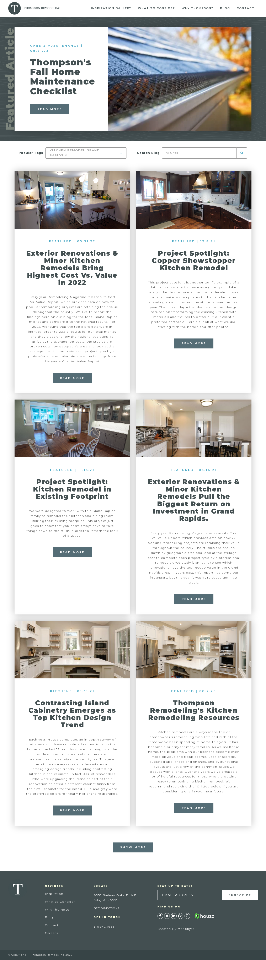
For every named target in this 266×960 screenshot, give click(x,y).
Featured (60, 241)
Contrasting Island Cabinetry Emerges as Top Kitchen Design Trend (72, 714)
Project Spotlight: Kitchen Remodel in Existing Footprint (72, 489)
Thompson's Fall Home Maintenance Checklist (62, 77)
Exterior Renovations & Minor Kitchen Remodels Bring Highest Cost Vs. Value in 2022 (72, 268)
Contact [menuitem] (245, 8)
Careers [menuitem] (51, 933)
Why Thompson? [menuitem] (197, 8)
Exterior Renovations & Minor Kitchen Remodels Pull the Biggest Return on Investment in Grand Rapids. (194, 500)
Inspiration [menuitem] (54, 894)
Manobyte (186, 929)
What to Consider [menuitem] (156, 8)
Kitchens (61, 691)
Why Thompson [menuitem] (58, 909)
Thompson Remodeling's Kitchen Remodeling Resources (194, 710)
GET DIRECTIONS (106, 908)
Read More (49, 109)
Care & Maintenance (54, 46)
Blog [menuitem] (225, 8)
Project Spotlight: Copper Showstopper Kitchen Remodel (193, 260)
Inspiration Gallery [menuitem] (111, 8)
